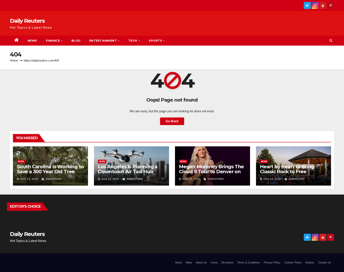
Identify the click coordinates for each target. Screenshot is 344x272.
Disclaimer (227, 262)
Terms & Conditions (248, 262)
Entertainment (103, 40)
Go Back (172, 121)
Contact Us (324, 262)
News (32, 40)
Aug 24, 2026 (29, 179)
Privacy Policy (272, 262)
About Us (201, 262)
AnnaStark (53, 179)
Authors (309, 262)
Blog (76, 40)
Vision (214, 262)
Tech (132, 40)
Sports (155, 40)
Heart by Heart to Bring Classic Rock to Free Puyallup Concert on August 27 (293, 174)
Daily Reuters (27, 20)
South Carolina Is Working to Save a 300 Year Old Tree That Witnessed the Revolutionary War (50, 174)
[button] (330, 40)
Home (14, 60)
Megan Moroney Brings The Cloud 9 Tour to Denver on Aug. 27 (211, 171)
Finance (53, 40)
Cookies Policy (293, 262)
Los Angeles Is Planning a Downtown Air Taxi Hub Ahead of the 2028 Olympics (131, 171)
